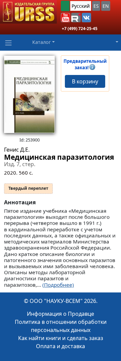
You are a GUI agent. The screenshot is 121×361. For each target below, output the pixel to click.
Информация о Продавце (60, 313)
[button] (65, 17)
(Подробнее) (58, 284)
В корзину (85, 81)
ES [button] (96, 6)
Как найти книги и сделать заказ (60, 338)
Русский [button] (81, 6)
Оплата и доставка (60, 346)
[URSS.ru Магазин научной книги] (28, 12)
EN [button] (106, 6)
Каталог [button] (41, 42)
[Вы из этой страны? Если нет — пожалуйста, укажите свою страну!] (65, 6)
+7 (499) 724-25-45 (79, 28)
